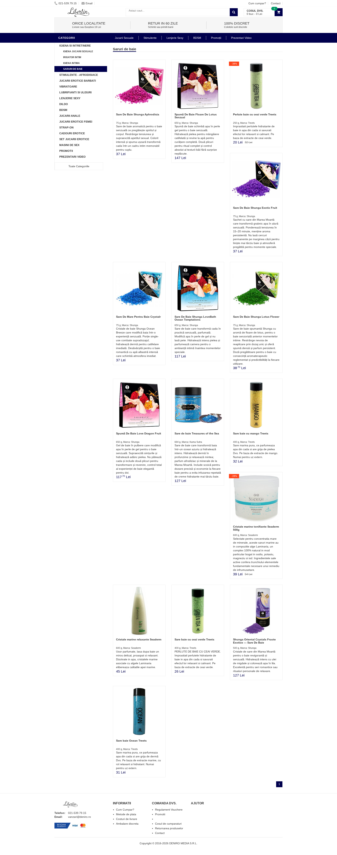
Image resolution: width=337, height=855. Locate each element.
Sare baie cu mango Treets (250, 433)
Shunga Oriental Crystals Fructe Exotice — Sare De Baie (254, 641)
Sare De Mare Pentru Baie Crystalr (138, 316)
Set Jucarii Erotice (74, 139)
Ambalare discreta (127, 823)
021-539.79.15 (68, 3)
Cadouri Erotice (72, 133)
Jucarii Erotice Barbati (77, 80)
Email (89, 3)
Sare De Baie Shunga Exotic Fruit (255, 207)
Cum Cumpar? (125, 809)
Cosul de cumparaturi (168, 823)
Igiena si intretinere (75, 45)
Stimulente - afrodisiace (78, 74)
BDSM (63, 109)
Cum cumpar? (257, 3)
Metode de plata (126, 814)
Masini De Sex (69, 145)
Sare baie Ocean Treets (131, 740)
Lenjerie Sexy (69, 98)
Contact (275, 3)
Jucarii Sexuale (124, 37)
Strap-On (66, 127)
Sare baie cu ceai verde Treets (194, 639)
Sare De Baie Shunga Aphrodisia (137, 114)
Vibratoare (68, 86)
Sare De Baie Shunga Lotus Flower (256, 316)
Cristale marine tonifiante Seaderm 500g (256, 528)
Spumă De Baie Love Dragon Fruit (138, 433)
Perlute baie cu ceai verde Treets (254, 114)
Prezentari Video (72, 156)
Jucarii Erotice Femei (75, 121)
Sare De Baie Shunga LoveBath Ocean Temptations (195, 318)
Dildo (63, 104)
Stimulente (150, 37)
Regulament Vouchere (169, 809)
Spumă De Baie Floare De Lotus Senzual (196, 116)
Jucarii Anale (69, 115)
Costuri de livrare (126, 819)
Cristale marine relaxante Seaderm (138, 639)
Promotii (66, 150)
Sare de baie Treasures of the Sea (197, 433)
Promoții (216, 37)
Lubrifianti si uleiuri (75, 92)
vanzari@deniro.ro (79, 816)
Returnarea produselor (169, 828)
